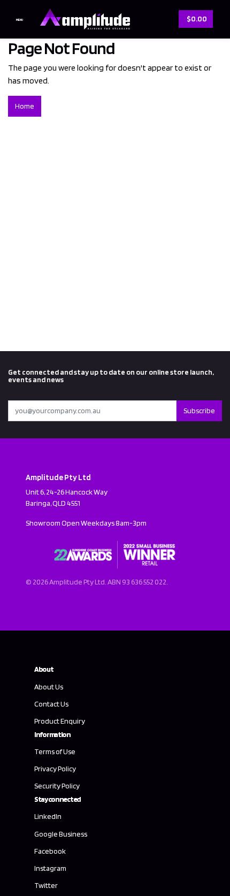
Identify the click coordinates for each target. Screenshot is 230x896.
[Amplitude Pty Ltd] (82, 18)
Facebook (50, 851)
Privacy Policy (55, 768)
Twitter (46, 885)
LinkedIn (48, 816)
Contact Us (51, 704)
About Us (48, 686)
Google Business (60, 834)
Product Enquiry (59, 721)
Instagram (50, 868)
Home (24, 106)
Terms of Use (54, 751)
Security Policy (57, 785)
